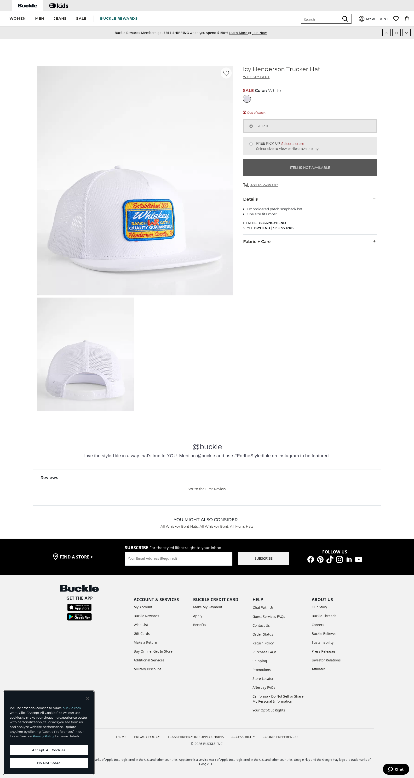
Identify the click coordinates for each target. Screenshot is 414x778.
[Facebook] (311, 559)
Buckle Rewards (146, 616)
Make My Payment (207, 607)
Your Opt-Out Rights (269, 710)
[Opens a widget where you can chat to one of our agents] (396, 770)
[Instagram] (339, 559)
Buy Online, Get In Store (153, 651)
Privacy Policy (43, 736)
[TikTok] (330, 559)
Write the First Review (207, 489)
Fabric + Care (257, 241)
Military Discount (147, 669)
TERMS (120, 736)
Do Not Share (49, 763)
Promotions (262, 669)
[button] (17, 19)
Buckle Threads (324, 616)
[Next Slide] (406, 32)
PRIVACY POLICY (147, 736)
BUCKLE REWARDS (119, 18)
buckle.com (72, 708)
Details (250, 199)
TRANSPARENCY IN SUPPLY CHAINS (195, 736)
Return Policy (263, 643)
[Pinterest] (320, 559)
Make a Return (145, 642)
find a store (76, 557)
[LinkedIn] (349, 559)
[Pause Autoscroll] (396, 32)
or (241, 32)
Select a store (292, 143)
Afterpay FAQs (264, 687)
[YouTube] (358, 559)
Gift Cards (142, 633)
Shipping (260, 661)
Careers (318, 624)
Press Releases (323, 651)
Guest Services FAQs (269, 616)
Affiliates (319, 669)
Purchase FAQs (264, 652)
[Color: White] (247, 98)
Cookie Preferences (281, 736)
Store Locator (263, 678)
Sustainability (323, 642)
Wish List (141, 624)
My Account (143, 607)
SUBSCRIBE (264, 558)
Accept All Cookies (48, 750)
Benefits (199, 624)
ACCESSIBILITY (243, 736)
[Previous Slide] (386, 32)
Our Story (319, 607)
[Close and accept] (87, 698)
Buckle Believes (324, 633)
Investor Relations (326, 660)
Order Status (263, 634)
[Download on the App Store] (79, 607)
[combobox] (321, 18)
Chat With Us (263, 607)
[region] (49, 732)
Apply (197, 616)
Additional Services (149, 660)
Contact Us (261, 625)
